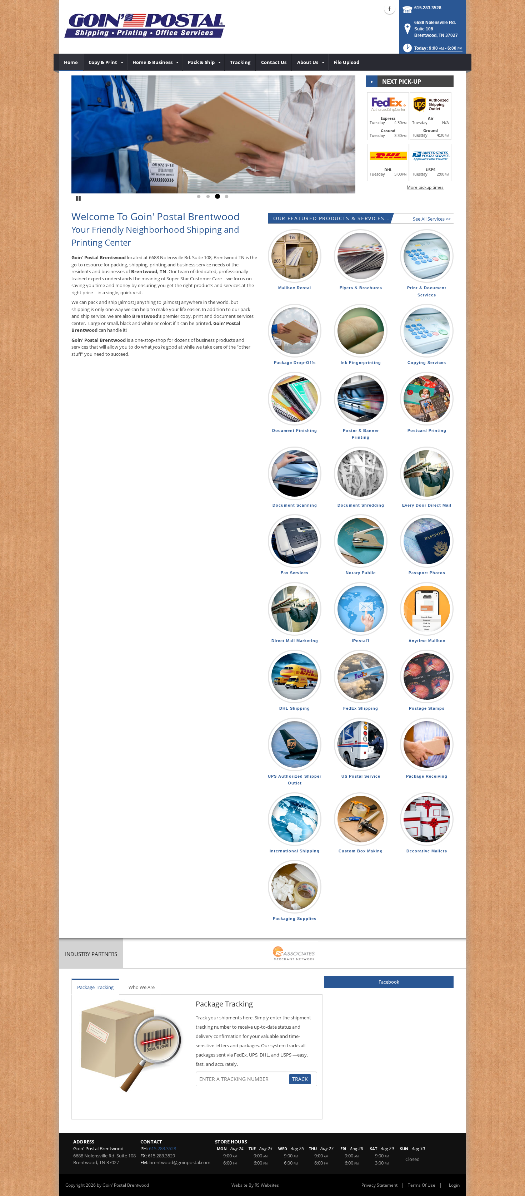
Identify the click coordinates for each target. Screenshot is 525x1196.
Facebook (389, 982)
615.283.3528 (427, 7)
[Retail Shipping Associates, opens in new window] (294, 954)
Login (454, 1185)
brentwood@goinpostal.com (179, 1162)
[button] (432, 50)
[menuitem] (71, 62)
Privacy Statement (379, 1185)
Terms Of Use (421, 1185)
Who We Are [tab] (142, 987)
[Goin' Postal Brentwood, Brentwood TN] (144, 25)
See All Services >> (432, 219)
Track (300, 1079)
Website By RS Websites (255, 1185)
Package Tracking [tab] (95, 987)
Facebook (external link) (389, 8)
